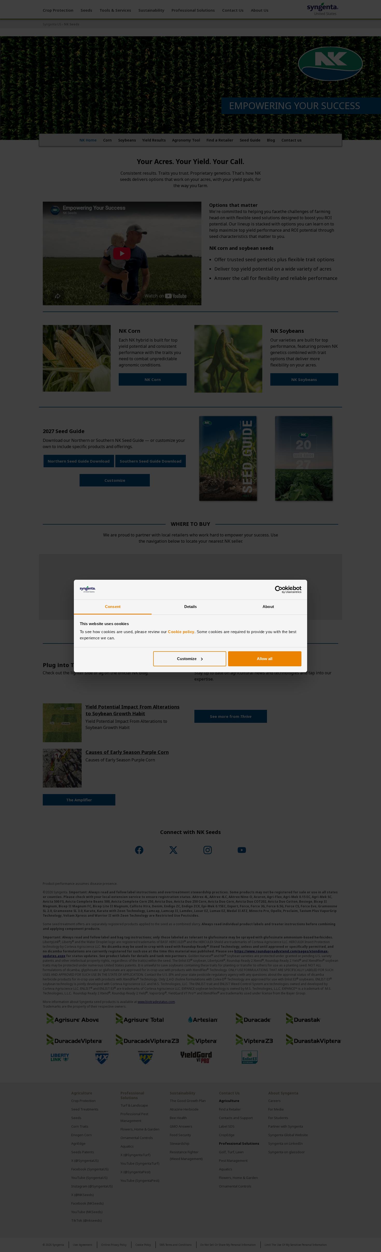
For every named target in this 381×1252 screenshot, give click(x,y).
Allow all (264, 658)
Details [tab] (190, 606)
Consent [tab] (113, 606)
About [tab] (268, 606)
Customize (186, 658)
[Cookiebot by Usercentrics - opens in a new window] (278, 589)
